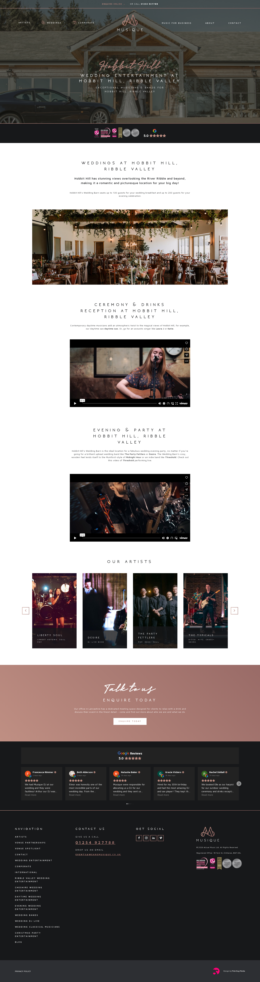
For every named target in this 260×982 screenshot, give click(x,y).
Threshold (170, 457)
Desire (152, 454)
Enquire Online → (113, 4)
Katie (170, 328)
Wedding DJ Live (27, 921)
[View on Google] (28, 774)
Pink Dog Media (238, 971)
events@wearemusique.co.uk (98, 854)
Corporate (86, 23)
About (210, 23)
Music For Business (177, 23)
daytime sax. (111, 328)
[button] (21, 783)
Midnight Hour (133, 457)
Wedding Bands (26, 915)
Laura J (160, 328)
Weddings (54, 23)
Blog (18, 942)
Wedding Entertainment (34, 860)
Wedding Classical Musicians (37, 927)
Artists (24, 22)
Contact (234, 23)
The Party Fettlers (135, 454)
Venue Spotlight (28, 848)
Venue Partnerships (30, 843)
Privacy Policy (23, 971)
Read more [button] (30, 794)
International (26, 872)
